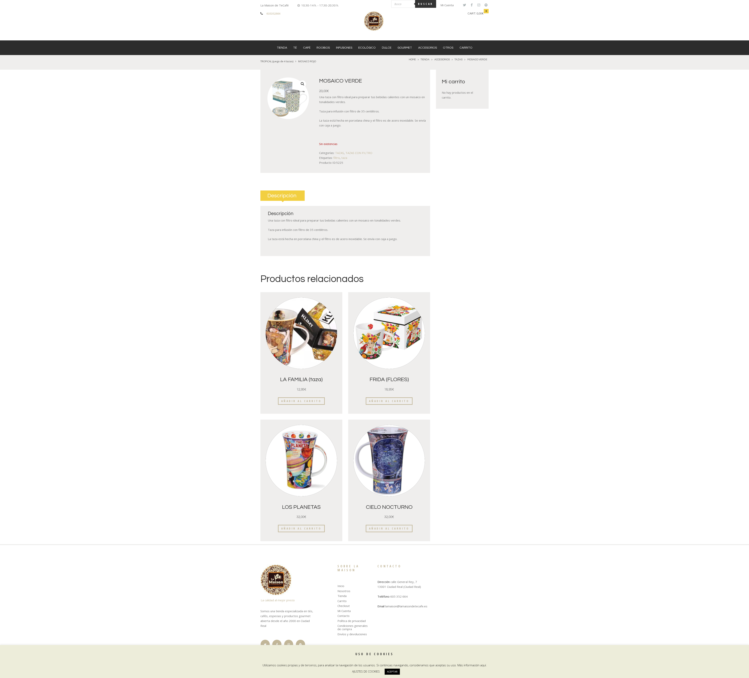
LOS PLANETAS (301, 507)
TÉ (295, 47)
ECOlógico (367, 47)
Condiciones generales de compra (352, 627)
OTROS (448, 47)
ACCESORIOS (427, 47)
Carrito (466, 47)
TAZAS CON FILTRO (358, 153)
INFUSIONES (344, 47)
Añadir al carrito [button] (301, 401)
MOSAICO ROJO (307, 61)
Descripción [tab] (281, 195)
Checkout (343, 606)
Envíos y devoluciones (352, 634)
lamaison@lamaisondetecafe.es (406, 606)
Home (412, 59)
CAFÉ (307, 47)
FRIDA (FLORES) (389, 379)
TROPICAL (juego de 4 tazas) (276, 61)
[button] (302, 83)
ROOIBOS (323, 47)
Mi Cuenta (447, 5)
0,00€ (480, 13)
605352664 (273, 13)
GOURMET (405, 47)
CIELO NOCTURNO (389, 507)
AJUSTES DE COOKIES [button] (366, 671)
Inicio (340, 586)
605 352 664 (399, 596)
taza (344, 158)
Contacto (343, 616)
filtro (336, 158)
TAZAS (458, 59)
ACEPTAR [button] (392, 671)
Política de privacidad (351, 621)
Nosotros (343, 591)
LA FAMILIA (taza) (301, 379)
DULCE (386, 47)
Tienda (282, 47)
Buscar (425, 4)
